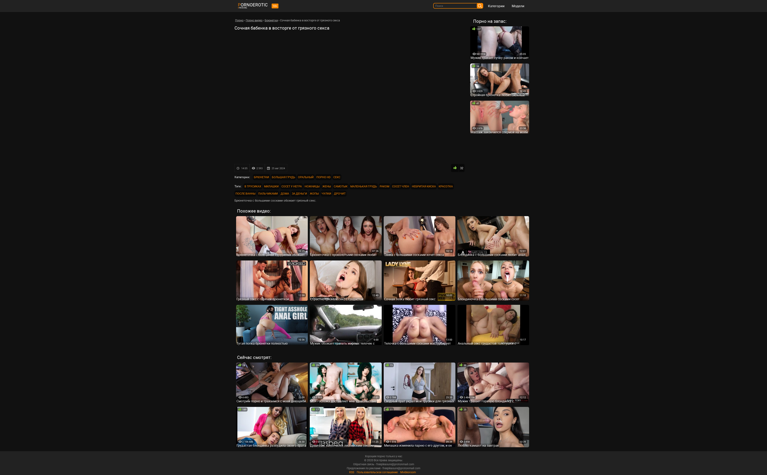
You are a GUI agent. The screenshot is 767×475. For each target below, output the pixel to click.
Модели (518, 6)
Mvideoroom (408, 472)
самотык (341, 186)
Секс (336, 177)
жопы (314, 193)
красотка (446, 186)
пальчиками (268, 193)
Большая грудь (283, 177)
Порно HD (323, 177)
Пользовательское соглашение (377, 472)
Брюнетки (261, 177)
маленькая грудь (363, 186)
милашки (271, 186)
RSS (351, 472)
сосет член (400, 186)
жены (326, 186)
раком (384, 186)
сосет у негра (291, 186)
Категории (496, 6)
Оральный (306, 177)
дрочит (340, 193)
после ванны (245, 193)
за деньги (299, 193)
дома (285, 193)
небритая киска (424, 186)
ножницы (312, 186)
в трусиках (252, 186)
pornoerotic (253, 5)
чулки (326, 193)
